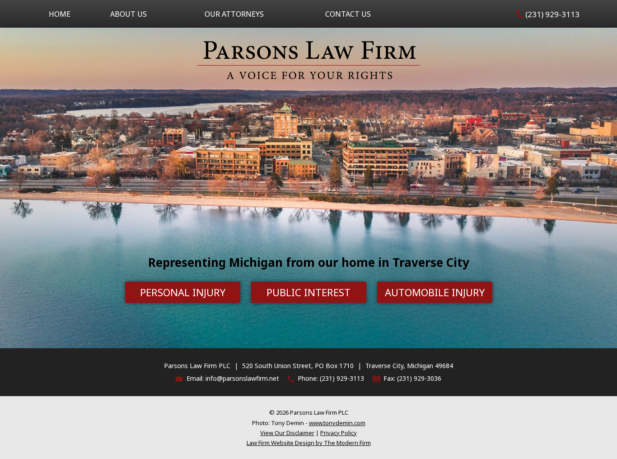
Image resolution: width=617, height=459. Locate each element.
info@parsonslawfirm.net (242, 378)
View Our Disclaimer (287, 433)
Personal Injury (182, 292)
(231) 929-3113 (552, 14)
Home (59, 14)
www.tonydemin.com (337, 423)
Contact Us (348, 14)
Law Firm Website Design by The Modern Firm (309, 443)
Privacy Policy (338, 433)
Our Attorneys (234, 14)
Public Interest (308, 292)
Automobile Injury (435, 292)
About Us (128, 14)
